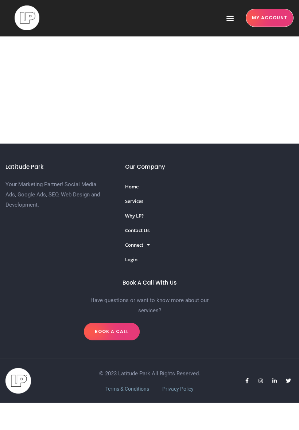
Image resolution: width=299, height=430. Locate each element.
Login (131, 259)
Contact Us (137, 230)
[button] (230, 18)
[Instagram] (261, 381)
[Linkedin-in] (274, 381)
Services (134, 201)
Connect (134, 245)
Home (132, 186)
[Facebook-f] (247, 381)
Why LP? (134, 215)
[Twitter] (288, 381)
